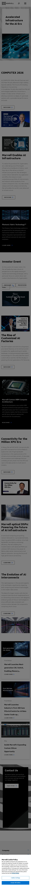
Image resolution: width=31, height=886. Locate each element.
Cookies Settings (15, 877)
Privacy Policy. (15, 873)
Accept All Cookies (15, 882)
